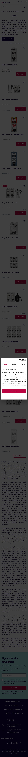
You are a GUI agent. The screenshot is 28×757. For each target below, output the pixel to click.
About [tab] (23, 364)
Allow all (14, 390)
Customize (13, 396)
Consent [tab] (5, 364)
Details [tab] (14, 364)
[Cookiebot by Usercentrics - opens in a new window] (19, 360)
